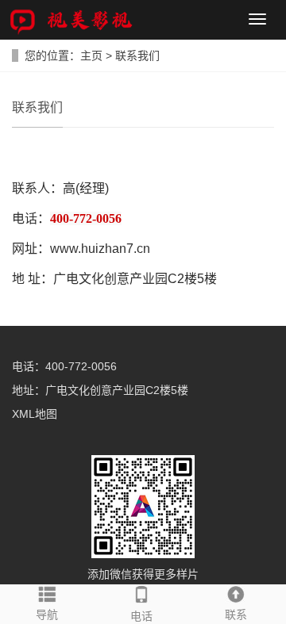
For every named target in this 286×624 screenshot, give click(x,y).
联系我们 (137, 55)
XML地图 (34, 414)
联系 (236, 614)
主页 (91, 55)
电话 (141, 616)
